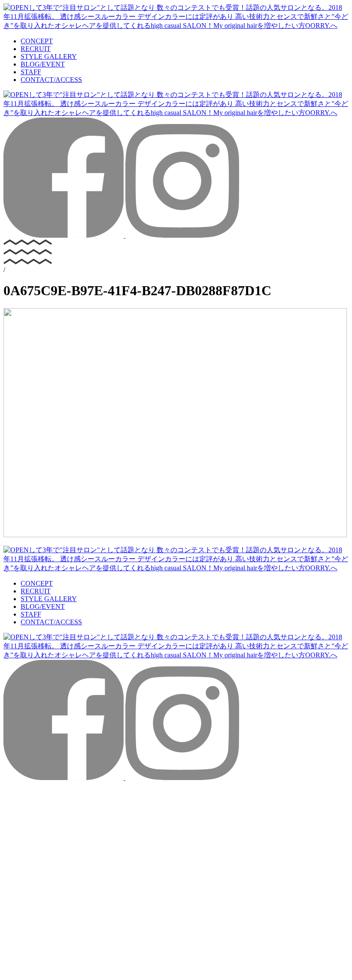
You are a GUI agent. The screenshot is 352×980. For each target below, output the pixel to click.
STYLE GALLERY (49, 56)
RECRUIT (36, 48)
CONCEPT (37, 41)
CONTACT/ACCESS (51, 79)
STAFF (31, 72)
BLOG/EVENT (43, 64)
